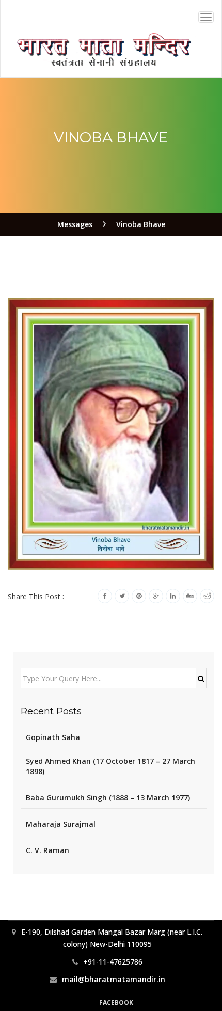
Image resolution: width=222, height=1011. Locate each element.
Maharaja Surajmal (61, 824)
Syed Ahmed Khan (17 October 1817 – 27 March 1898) (110, 766)
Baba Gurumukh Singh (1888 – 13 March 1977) (108, 798)
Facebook (116, 1002)
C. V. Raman (47, 850)
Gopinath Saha (53, 737)
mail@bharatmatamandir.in (113, 979)
